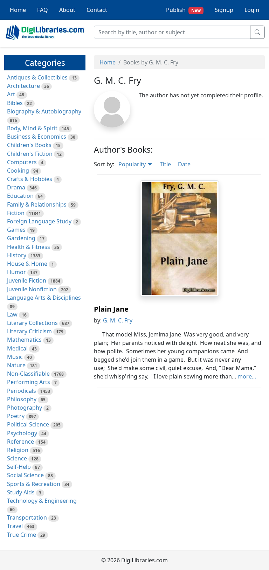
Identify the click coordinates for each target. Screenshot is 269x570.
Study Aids (21, 492)
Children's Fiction (30, 154)
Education (20, 196)
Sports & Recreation (33, 484)
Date (184, 164)
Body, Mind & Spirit (32, 128)
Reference (20, 441)
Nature (16, 365)
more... (246, 376)
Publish (183, 10)
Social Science (25, 475)
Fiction (16, 213)
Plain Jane (111, 309)
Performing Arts (28, 382)
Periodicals (21, 391)
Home (18, 10)
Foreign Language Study (39, 221)
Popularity (132, 164)
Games (16, 230)
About (67, 10)
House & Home (27, 263)
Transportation (27, 517)
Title (165, 164)
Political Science (28, 424)
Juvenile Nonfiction (32, 289)
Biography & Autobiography (44, 111)
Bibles (15, 103)
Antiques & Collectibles (37, 77)
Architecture (23, 86)
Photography (24, 407)
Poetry (16, 416)
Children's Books (29, 145)
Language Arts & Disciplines (44, 297)
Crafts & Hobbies (29, 179)
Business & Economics (36, 136)
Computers (22, 162)
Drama (16, 187)
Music (15, 357)
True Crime (21, 534)
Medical (17, 348)
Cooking (18, 170)
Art (11, 94)
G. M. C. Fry (117, 320)
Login (251, 10)
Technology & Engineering (42, 501)
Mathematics (24, 339)
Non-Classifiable (28, 373)
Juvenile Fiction (26, 280)
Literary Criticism (29, 331)
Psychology (22, 433)
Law (12, 314)
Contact (97, 10)
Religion (17, 450)
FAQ (42, 10)
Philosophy (21, 399)
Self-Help (19, 467)
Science (17, 458)
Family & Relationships (37, 204)
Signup (224, 10)
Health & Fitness (28, 247)
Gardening (21, 238)
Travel (15, 526)
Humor (16, 272)
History (16, 255)
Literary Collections (32, 323)
